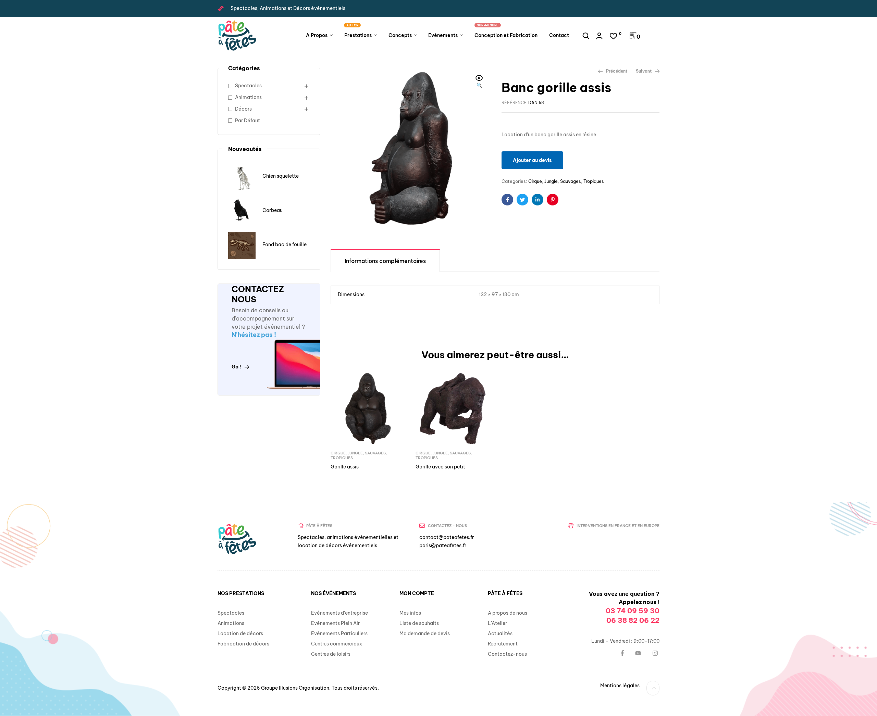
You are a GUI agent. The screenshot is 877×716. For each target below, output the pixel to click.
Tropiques (593, 181)
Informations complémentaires (385, 260)
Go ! (236, 367)
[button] (479, 82)
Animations (248, 97)
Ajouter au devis (532, 160)
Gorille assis (345, 467)
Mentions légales (620, 685)
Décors (243, 109)
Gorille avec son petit (440, 467)
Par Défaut (247, 120)
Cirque (535, 181)
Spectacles (248, 86)
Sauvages (570, 181)
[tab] (385, 260)
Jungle (551, 181)
